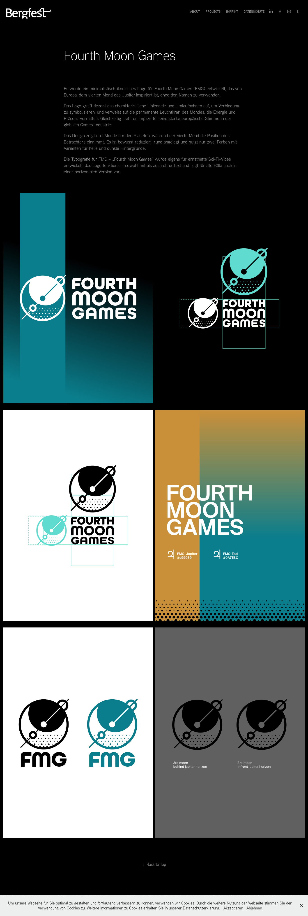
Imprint (232, 11)
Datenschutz (254, 11)
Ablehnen (254, 908)
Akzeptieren (233, 908)
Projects (213, 11)
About (195, 11)
